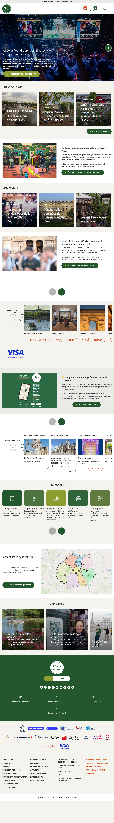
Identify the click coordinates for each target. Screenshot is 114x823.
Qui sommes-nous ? (38, 760)
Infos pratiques (37, 777)
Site (48, 679)
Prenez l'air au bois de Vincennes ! (18, 635)
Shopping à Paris (9, 780)
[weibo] (68, 687)
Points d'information (39, 766)
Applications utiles (34, 508)
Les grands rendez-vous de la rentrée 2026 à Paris (18, 215)
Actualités (35, 770)
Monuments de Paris (88, 334)
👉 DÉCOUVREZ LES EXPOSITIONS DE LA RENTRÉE (83, 172)
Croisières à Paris (9, 773)
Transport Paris (9, 787)
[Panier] (104, 9)
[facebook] (41, 687)
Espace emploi (36, 763)
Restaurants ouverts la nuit (14, 777)
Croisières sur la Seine (33, 334)
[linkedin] (49, 687)
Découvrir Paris (9, 760)
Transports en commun (9, 510)
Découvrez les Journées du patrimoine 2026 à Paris (56, 215)
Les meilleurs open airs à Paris (93, 219)
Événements (7, 766)
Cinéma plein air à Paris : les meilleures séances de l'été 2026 (93, 112)
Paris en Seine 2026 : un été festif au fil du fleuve (56, 116)
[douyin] (64, 687)
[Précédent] (5, 48)
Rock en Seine (84, 458)
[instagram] (45, 687)
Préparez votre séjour (11, 770)
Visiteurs (60, 679)
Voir (44, 467)
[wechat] (61, 687)
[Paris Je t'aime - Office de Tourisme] (6, 8)
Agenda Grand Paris (38, 773)
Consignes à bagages (96, 510)
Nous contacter (37, 780)
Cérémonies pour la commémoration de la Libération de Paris (61, 460)
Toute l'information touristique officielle (66, 635)
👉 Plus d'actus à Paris (99, 131)
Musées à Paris (58, 334)
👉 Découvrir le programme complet (80, 265)
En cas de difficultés (73, 510)
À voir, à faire (7, 763)
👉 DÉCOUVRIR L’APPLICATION (87, 405)
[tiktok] (53, 687)
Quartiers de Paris (10, 784)
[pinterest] (57, 687)
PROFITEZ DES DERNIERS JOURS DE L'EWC (21, 74)
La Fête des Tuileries (34, 458)
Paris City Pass (99, 641)
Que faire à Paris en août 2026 (18, 118)
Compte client (64, 771)
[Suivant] (108, 48)
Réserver (42, 340)
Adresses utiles (54, 508)
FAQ (59, 775)
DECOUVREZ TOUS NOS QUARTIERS (18, 585)
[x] (72, 687)
